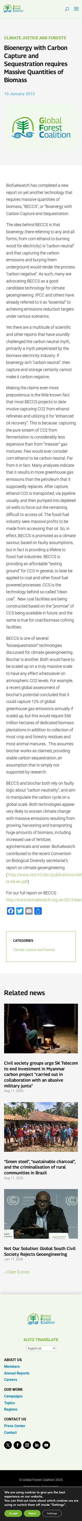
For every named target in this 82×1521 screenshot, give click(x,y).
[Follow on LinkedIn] (37, 1445)
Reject (32, 1513)
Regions (10, 1409)
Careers (10, 1379)
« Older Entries (16, 1272)
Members (12, 1366)
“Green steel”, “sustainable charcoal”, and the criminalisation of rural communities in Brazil (39, 1167)
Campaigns (13, 1396)
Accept (13, 1513)
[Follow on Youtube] (46, 1445)
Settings (52, 1513)
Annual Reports (16, 1373)
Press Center (14, 1426)
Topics (9, 1403)
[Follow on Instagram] (27, 1445)
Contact (10, 1432)
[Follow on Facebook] (17, 1445)
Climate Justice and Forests (35, 37)
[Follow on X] (8, 1445)
